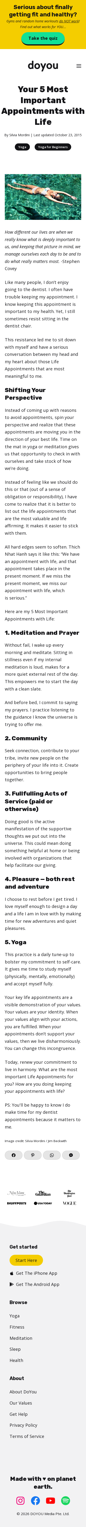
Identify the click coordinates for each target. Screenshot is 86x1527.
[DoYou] (43, 66)
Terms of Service (27, 1436)
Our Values (21, 1403)
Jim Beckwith (57, 1141)
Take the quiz (43, 38)
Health (16, 1360)
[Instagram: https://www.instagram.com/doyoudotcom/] (20, 1500)
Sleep (15, 1349)
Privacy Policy (23, 1425)
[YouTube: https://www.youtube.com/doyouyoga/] (50, 1500)
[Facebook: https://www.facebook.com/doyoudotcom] (35, 1500)
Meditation (21, 1338)
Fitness (17, 1327)
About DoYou (23, 1392)
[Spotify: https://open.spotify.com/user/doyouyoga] (65, 1500)
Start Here (26, 1260)
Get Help (19, 1414)
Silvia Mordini (19, 135)
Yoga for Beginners (53, 147)
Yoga (22, 147)
